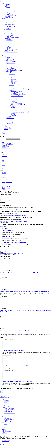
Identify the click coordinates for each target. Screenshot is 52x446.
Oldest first (4, 173)
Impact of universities (5, 146)
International (4, 147)
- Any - (3, 141)
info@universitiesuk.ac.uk (4, 397)
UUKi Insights (4, 156)
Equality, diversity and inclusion (7, 143)
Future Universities (3, 251)
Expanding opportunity (8, 230)
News (3, 158)
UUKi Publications (5, 160)
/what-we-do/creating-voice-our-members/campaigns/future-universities (11, 209)
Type (1, 163)
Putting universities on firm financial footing (14, 242)
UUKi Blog (4, 155)
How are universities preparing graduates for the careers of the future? (11, 253)
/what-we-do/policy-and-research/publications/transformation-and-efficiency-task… (13, 215)
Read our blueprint (3, 226)
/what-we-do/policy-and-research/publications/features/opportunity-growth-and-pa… (13, 221)
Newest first (4, 172)
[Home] (1, 1)
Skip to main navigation (4, 0)
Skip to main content (11, 0)
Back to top (2, 391)
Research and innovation (6, 148)
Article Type (2, 152)
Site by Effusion (3, 444)
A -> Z (3, 174)
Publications (4, 159)
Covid (3, 142)
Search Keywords (3, 138)
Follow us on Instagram (6, 440)
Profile (3, 168)
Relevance (4, 175)
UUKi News (4, 161)
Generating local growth (8, 236)
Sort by (1, 170)
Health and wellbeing (5, 145)
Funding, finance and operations (7, 144)
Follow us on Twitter (5, 441)
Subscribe (2, 390)
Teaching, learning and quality (7, 150)
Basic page (4, 167)
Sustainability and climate (6, 149)
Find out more (2, 196)
